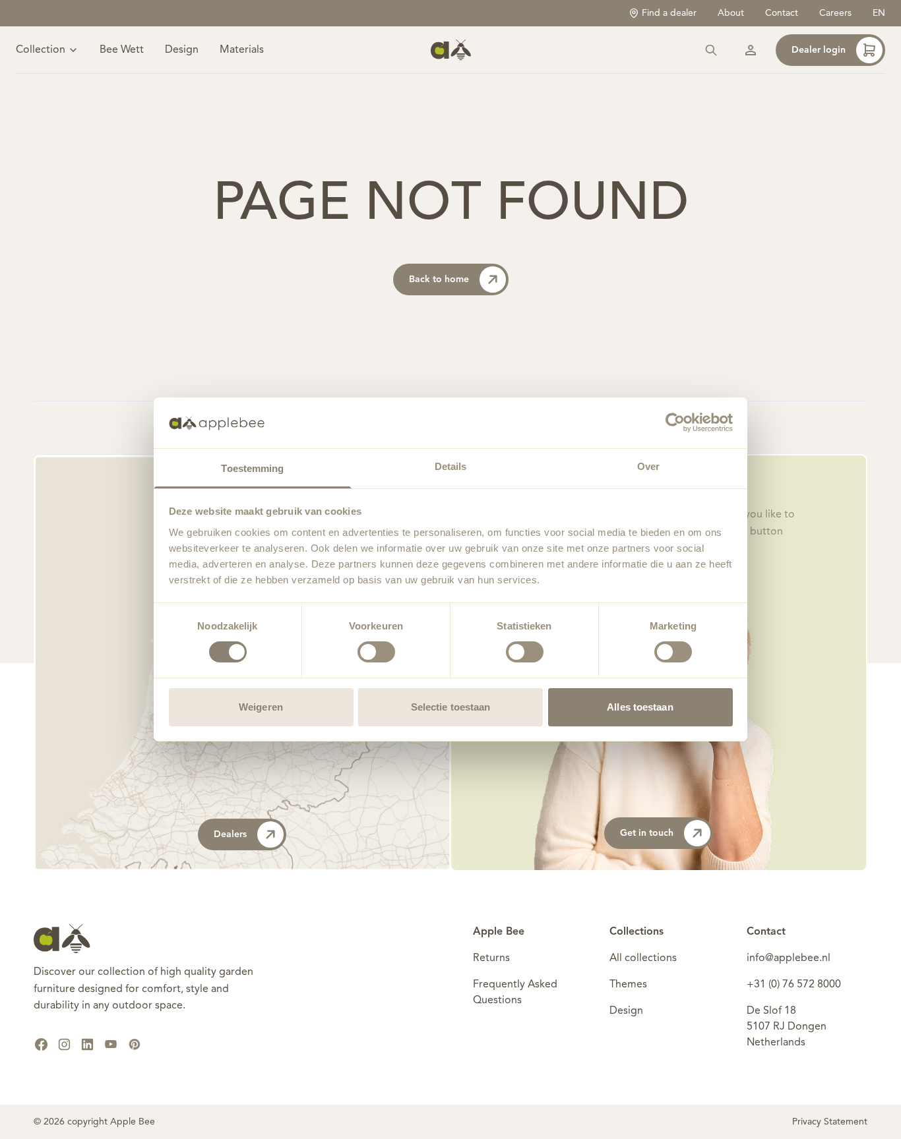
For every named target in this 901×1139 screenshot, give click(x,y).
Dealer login (819, 50)
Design (182, 50)
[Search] (711, 50)
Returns (491, 958)
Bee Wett (122, 50)
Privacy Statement (829, 1121)
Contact (781, 13)
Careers (835, 13)
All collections (643, 958)
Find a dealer (669, 13)
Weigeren (261, 707)
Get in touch (646, 833)
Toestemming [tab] (252, 468)
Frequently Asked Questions (515, 992)
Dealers (230, 834)
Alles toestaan (640, 707)
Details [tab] (451, 466)
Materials (242, 50)
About (731, 13)
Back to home (439, 279)
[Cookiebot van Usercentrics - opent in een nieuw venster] (675, 422)
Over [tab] (648, 466)
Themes (628, 984)
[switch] (376, 651)
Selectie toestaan (451, 707)
